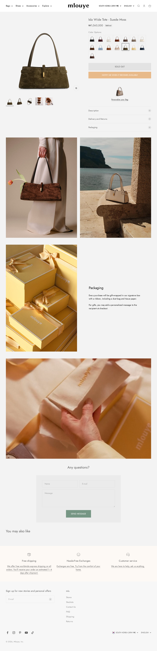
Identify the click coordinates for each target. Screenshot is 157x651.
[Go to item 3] (29, 101)
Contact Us (71, 606)
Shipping (70, 616)
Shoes (18, 5)
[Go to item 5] (49, 101)
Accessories (31, 5)
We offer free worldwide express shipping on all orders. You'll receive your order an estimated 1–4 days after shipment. (29, 569)
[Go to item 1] (10, 101)
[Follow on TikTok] (32, 632)
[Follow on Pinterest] (20, 632)
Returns (69, 621)
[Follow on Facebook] (7, 632)
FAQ (68, 611)
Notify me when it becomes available (120, 75)
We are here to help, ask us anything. (128, 566)
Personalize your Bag (119, 99)
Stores (69, 597)
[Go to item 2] (20, 101)
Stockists (70, 602)
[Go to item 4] (39, 101)
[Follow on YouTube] (26, 632)
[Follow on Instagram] (13, 632)
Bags (8, 5)
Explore (45, 5)
